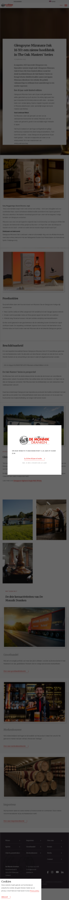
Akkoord (4, 897)
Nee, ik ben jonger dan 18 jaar (34, 463)
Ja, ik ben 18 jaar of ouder (33, 459)
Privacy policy (34, 891)
